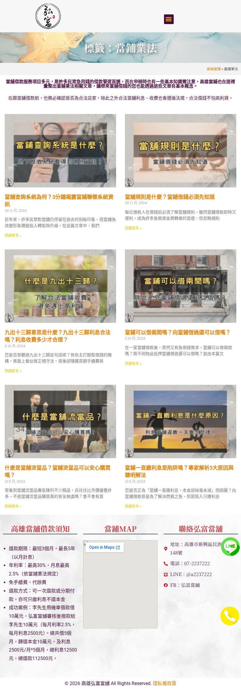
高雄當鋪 (214, 69)
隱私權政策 (164, 683)
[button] (169, 19)
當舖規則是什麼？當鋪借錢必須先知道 (170, 197)
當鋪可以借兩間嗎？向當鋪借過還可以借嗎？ (178, 332)
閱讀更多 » (13, 236)
